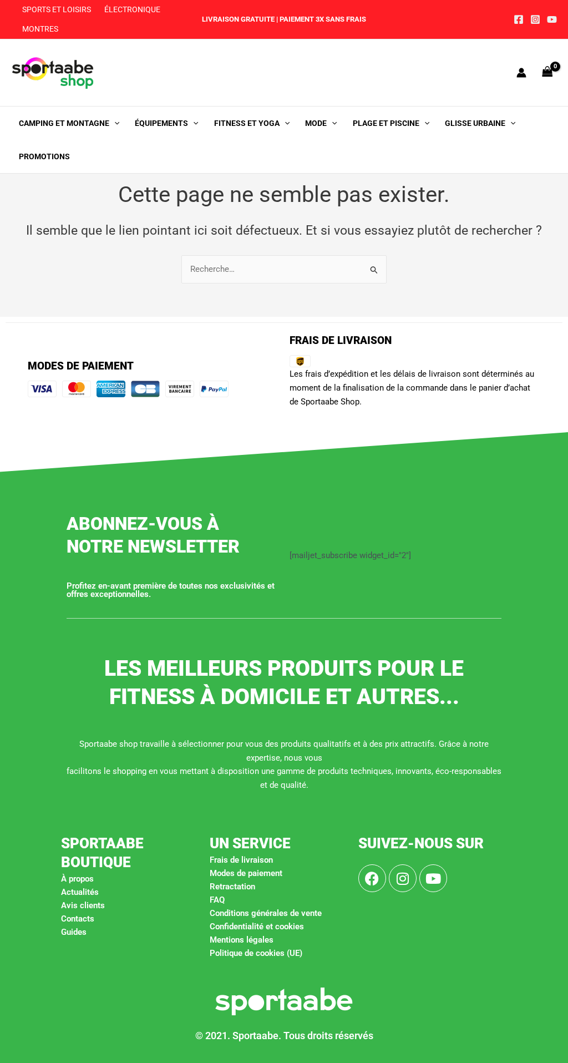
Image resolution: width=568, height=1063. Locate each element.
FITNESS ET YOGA (247, 123)
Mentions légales (241, 940)
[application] (114, 123)
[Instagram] (535, 19)
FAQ (217, 900)
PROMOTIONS (44, 156)
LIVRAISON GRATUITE (238, 19)
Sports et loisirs (56, 9)
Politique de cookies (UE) (256, 953)
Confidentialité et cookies (257, 927)
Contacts (77, 919)
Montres (40, 28)
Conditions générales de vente (266, 913)
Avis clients (83, 905)
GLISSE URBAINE (475, 123)
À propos (77, 879)
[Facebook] (519, 19)
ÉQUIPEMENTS (161, 123)
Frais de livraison (241, 860)
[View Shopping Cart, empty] (547, 72)
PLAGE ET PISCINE (386, 123)
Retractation (232, 887)
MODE (316, 123)
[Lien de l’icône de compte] (521, 73)
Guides (74, 932)
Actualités (80, 892)
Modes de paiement (246, 873)
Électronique (132, 9)
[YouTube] (552, 19)
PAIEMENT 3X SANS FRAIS (322, 19)
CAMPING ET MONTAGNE (64, 123)
